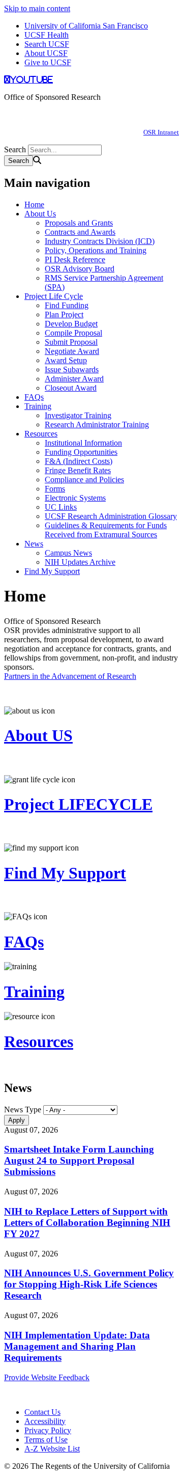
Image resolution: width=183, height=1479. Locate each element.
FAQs (34, 397)
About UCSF (46, 53)
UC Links (61, 507)
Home (34, 204)
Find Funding (66, 305)
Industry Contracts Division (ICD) (100, 241)
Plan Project (64, 314)
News (33, 543)
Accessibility (45, 1421)
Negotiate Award (72, 351)
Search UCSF (46, 44)
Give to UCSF (47, 62)
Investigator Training (78, 415)
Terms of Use (46, 1439)
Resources (40, 433)
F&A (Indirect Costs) (78, 461)
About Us (40, 213)
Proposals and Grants (79, 222)
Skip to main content (37, 8)
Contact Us (42, 1412)
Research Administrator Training (97, 424)
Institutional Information (83, 443)
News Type (22, 1109)
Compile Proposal (73, 332)
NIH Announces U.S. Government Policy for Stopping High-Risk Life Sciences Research (89, 1284)
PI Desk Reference (75, 259)
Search (15, 149)
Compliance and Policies (84, 479)
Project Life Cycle (53, 296)
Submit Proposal (71, 342)
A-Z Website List (52, 1448)
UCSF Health (46, 35)
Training (37, 406)
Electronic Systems (75, 498)
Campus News (68, 553)
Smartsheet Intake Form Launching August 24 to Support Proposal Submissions (79, 1160)
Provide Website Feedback (46, 1377)
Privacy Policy (47, 1430)
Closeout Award (71, 388)
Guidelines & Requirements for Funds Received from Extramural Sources (106, 530)
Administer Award (74, 378)
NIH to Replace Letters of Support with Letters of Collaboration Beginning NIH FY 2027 (87, 1222)
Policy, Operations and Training (95, 250)
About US (38, 735)
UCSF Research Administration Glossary (111, 516)
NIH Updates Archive (80, 562)
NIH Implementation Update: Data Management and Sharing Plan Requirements (77, 1346)
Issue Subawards (72, 369)
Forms (55, 488)
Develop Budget (71, 323)
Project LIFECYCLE (78, 804)
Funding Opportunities (81, 452)
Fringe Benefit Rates (78, 470)
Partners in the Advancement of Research (70, 676)
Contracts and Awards (80, 232)
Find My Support (52, 571)
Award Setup (66, 360)
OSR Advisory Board (79, 268)
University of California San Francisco (86, 25)
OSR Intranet (161, 132)
